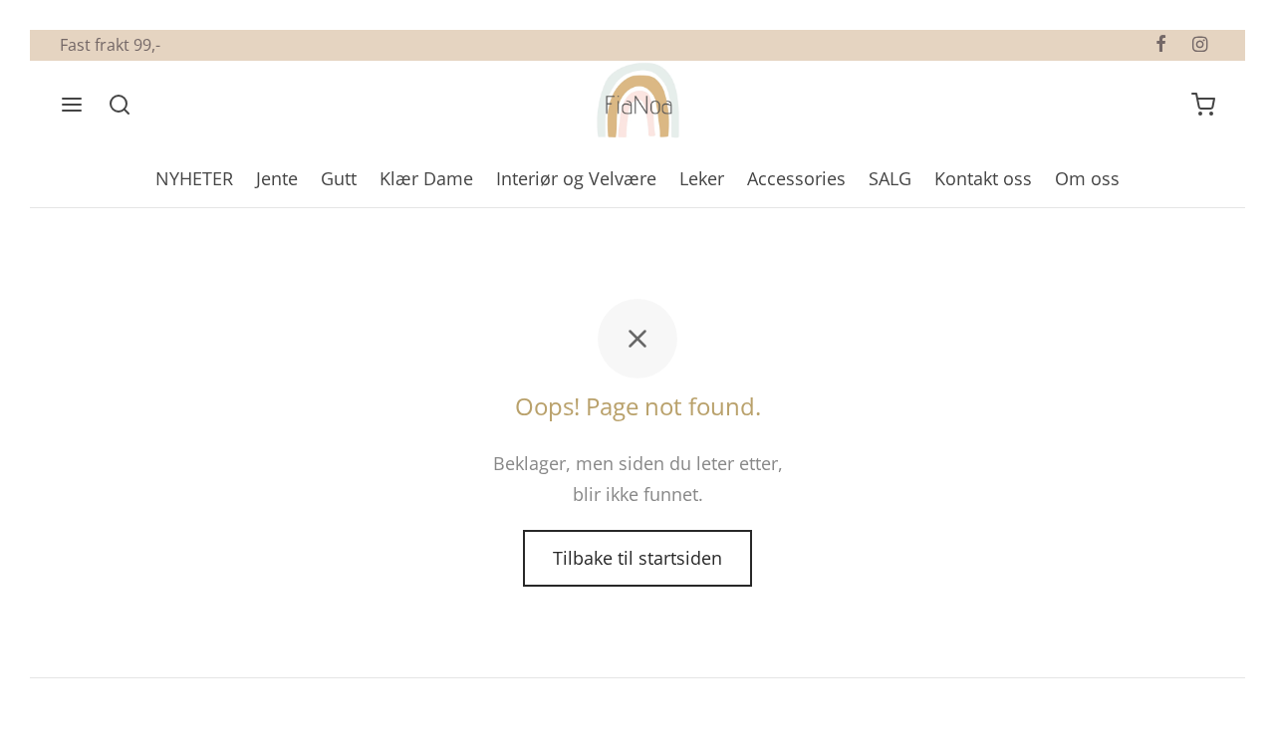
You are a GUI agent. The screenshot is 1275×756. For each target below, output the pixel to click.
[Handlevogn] (1203, 105)
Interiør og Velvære (576, 178)
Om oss (1087, 178)
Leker (701, 178)
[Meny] (72, 105)
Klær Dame (426, 178)
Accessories (796, 178)
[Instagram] (1199, 45)
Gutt (339, 178)
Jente (277, 178)
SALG (890, 178)
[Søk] (119, 105)
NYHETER (194, 178)
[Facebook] (1161, 45)
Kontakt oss (983, 178)
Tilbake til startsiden (637, 558)
